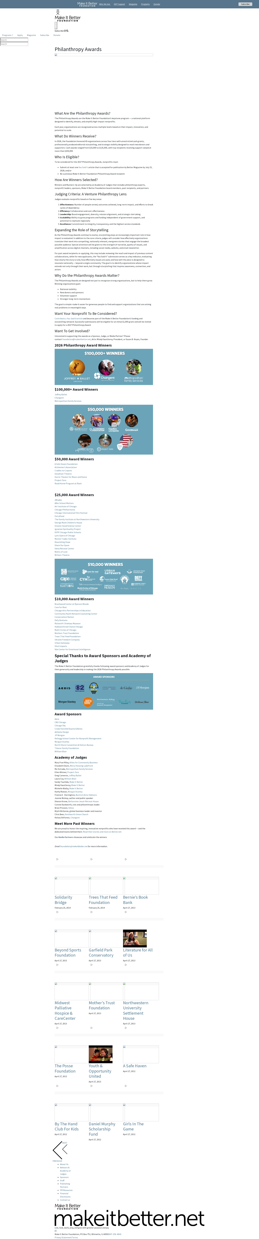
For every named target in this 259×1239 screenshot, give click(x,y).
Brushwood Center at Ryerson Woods (72, 604)
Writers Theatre (62, 555)
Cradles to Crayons (63, 470)
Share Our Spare (62, 545)
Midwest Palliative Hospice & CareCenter (65, 1010)
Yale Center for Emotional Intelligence (72, 649)
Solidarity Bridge (63, 899)
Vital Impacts (61, 646)
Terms (75, 1237)
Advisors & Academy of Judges (65, 1170)
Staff (62, 1180)
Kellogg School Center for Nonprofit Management (78, 738)
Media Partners (65, 837)
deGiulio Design (62, 732)
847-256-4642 (115, 1234)
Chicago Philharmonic (65, 509)
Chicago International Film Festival (71, 513)
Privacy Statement (63, 1237)
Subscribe (59, 30)
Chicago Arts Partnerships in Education (73, 610)
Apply (20, 35)
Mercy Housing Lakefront (81, 765)
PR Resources (66, 1190)
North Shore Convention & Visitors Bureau (74, 745)
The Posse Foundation (65, 1068)
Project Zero (60, 480)
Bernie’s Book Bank (135, 899)
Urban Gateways (62, 643)
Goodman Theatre (63, 473)
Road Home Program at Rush (68, 483)
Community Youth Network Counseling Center (76, 613)
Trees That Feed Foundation (68, 636)
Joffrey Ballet (61, 394)
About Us (64, 1164)
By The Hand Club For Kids (67, 1126)
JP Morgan (60, 735)
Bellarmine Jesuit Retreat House (83, 801)
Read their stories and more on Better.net (102, 831)
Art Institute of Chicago (66, 506)
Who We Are (105, 4)
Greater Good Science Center (68, 525)
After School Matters (64, 503)
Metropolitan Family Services (68, 401)
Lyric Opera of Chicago (65, 535)
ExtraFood (59, 516)
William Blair (61, 751)
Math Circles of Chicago (65, 630)
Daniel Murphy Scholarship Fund (102, 1129)
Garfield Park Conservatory (101, 952)
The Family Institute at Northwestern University (77, 519)
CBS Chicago (60, 722)
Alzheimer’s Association (66, 467)
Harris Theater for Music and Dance (71, 477)
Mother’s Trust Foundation (102, 1005)
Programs (6, 35)
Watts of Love (61, 551)
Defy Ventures (61, 620)
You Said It (83, 167)
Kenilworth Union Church (76, 814)
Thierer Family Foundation (67, 748)
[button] (58, 12)
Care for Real (61, 607)
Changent (59, 397)
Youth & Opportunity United (100, 1071)
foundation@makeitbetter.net (76, 339)
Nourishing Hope (62, 542)
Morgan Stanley (62, 741)
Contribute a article (69, 318)
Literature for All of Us (138, 952)
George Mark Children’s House (68, 522)
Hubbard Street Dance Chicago (69, 626)
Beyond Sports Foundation (68, 952)
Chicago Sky (60, 725)
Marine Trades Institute (65, 538)
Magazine (31, 35)
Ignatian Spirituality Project (68, 529)
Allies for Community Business (83, 762)
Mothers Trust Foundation (67, 633)
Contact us (65, 1200)
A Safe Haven (134, 1065)
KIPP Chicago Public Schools (68, 532)
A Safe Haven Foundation (66, 464)
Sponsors (64, 1177)
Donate (56, 35)
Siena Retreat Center (64, 548)
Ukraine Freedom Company (67, 639)
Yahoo (71, 807)
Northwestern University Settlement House (135, 1010)
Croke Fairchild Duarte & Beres (68, 728)
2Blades (58, 500)
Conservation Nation (64, 617)
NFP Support (119, 4)
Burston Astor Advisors (86, 795)
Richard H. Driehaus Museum (68, 623)
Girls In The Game (133, 1126)
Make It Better (76, 782)
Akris (57, 719)
